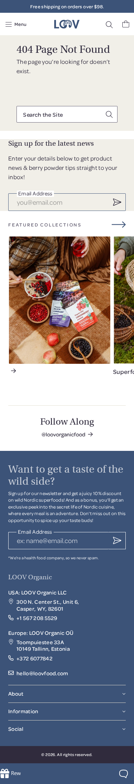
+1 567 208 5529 (36, 618)
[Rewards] (10, 773)
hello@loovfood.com (42, 673)
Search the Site (43, 114)
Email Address (35, 194)
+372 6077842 (34, 658)
